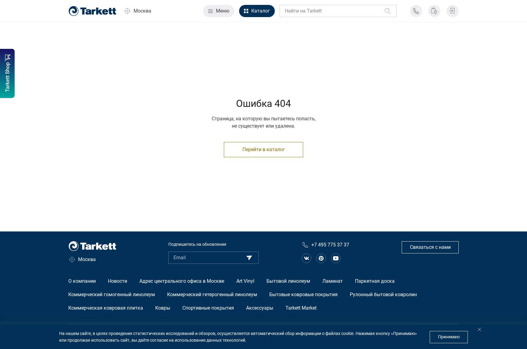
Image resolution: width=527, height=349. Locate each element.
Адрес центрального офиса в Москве (181, 281)
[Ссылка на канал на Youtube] (336, 258)
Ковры (162, 308)
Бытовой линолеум (288, 281)
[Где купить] (434, 11)
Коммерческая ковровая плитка (105, 308)
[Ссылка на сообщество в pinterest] (321, 258)
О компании (82, 281)
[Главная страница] (92, 11)
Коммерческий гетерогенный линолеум (212, 294)
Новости (117, 281)
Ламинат (332, 281)
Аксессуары (259, 308)
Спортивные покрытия (208, 308)
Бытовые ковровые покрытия (303, 294)
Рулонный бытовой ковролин (383, 294)
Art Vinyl (245, 281)
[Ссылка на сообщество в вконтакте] (306, 258)
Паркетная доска (375, 281)
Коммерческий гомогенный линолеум (111, 294)
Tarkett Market (301, 308)
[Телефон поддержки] (416, 11)
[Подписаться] (249, 257)
